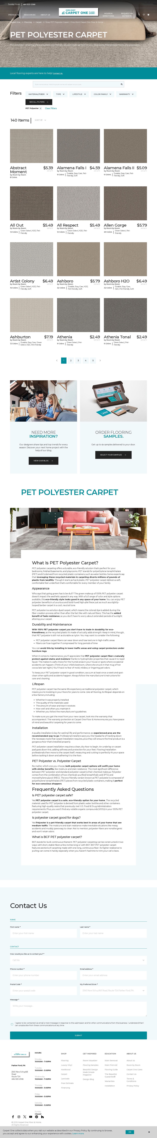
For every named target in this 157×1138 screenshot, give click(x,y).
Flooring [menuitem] (64, 1060)
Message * (14, 1000)
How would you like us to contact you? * (27, 954)
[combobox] (76, 84)
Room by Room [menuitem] (133, 1065)
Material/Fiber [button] (37, 94)
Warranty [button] (124, 94)
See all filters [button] (37, 102)
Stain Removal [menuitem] (111, 1060)
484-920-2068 (29, 4)
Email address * (86, 969)
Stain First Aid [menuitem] (111, 1065)
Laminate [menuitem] (65, 1079)
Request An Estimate (127, 14)
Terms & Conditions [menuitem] (131, 1080)
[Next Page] (100, 361)
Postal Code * (15, 984)
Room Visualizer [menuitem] (90, 1060)
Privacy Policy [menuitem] (133, 1086)
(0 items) (148, 15)
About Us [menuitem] (131, 1060)
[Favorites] (143, 15)
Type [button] (58, 94)
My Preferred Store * (89, 984)
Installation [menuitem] (110, 1086)
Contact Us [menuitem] (131, 1074)
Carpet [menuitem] (64, 1074)
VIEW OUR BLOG (41, 461)
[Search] (121, 84)
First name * (15, 927)
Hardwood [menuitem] (65, 1070)
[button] (139, 15)
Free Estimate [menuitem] (67, 1083)
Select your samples (111, 455)
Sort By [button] (39, 120)
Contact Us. (58, 73)
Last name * (85, 927)
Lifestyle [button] (77, 94)
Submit (78, 1035)
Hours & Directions (108, 14)
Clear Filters (51, 108)
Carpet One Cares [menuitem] (134, 1070)
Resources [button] (29, 15)
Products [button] (13, 15)
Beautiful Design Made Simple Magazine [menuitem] (90, 1072)
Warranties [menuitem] (109, 1081)
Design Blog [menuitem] (88, 1079)
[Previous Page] (57, 361)
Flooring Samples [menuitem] (90, 1065)
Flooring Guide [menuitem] (111, 1070)
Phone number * (17, 969)
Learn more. (78, 1133)
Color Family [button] (101, 94)
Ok (130, 1132)
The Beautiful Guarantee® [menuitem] (111, 1075)
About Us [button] (45, 15)
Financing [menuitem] (65, 1088)
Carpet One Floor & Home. (29, 1122)
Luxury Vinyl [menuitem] (66, 1065)
